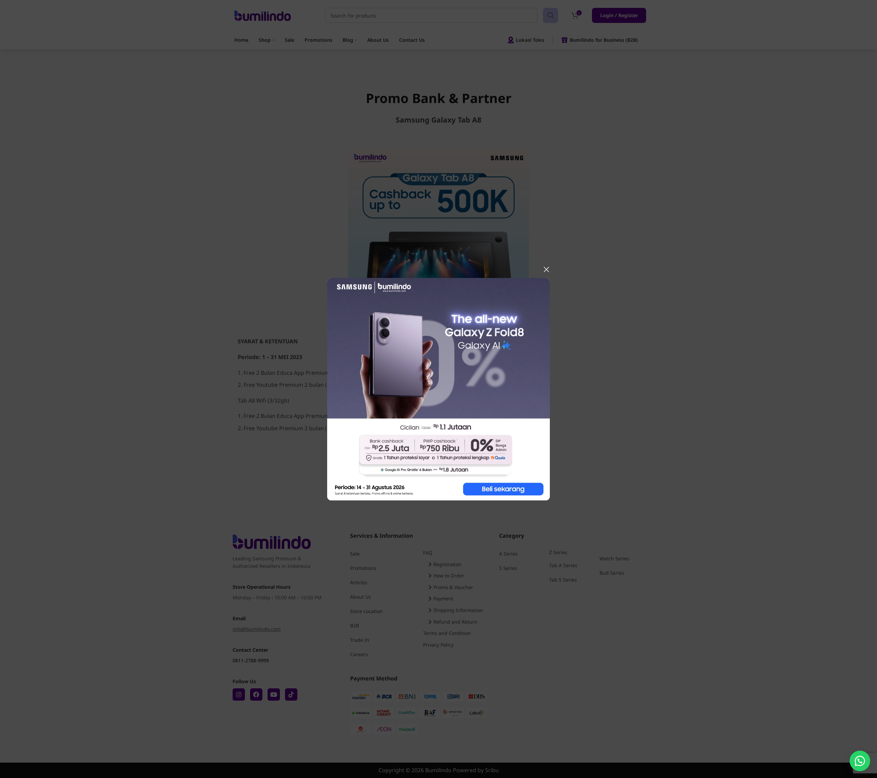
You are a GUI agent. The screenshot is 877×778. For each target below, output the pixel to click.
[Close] (546, 269)
